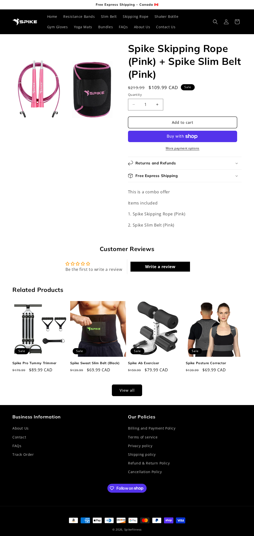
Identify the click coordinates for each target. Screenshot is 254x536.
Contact (19, 437)
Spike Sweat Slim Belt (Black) (95, 363)
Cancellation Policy (145, 471)
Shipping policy (142, 454)
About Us (20, 428)
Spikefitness (133, 529)
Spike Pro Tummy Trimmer (34, 363)
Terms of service (143, 437)
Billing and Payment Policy (152, 428)
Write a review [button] (160, 266)
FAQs (16, 445)
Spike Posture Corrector (206, 363)
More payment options (182, 148)
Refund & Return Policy (149, 463)
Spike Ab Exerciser (143, 363)
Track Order (23, 454)
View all (127, 390)
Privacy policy (140, 445)
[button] (215, 21)
